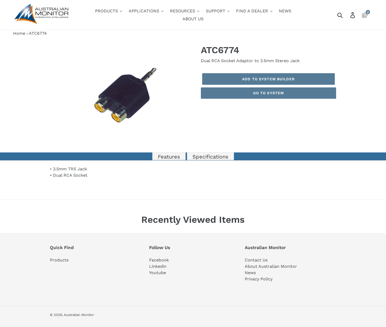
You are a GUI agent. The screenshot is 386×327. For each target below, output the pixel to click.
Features (169, 156)
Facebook (159, 259)
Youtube (157, 272)
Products (59, 259)
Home (19, 33)
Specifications (210, 156)
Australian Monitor (79, 315)
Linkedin (157, 266)
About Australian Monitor (271, 266)
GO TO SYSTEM (268, 93)
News (250, 272)
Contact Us (256, 259)
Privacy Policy (259, 278)
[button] (188, 49)
